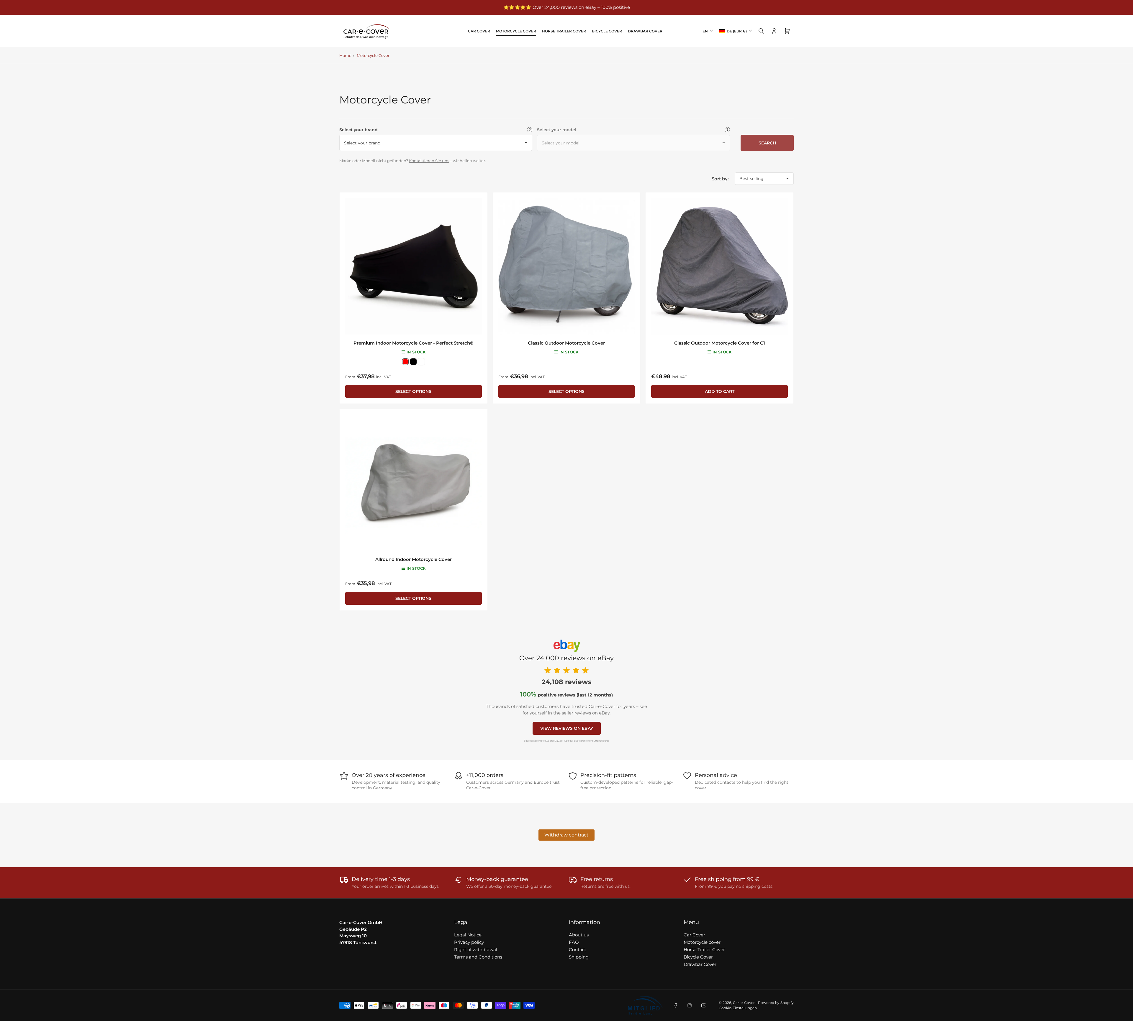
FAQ (574, 942)
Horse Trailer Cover (564, 31)
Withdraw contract (566, 835)
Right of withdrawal (475, 949)
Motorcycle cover (516, 31)
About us (579, 935)
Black (413, 361)
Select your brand (358, 129)
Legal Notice (468, 935)
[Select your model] (727, 129)
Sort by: (720, 179)
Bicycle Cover (607, 31)
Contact (577, 949)
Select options (413, 391)
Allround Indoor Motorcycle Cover (413, 559)
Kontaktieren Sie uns (429, 161)
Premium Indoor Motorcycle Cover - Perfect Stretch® (413, 343)
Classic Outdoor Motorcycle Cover (566, 343)
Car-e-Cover (744, 1002)
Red (405, 361)
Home (345, 55)
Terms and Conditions (478, 957)
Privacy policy (469, 942)
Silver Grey (421, 361)
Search (767, 143)
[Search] (761, 30)
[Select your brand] (529, 129)
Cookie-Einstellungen (738, 1008)
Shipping (579, 957)
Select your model (556, 129)
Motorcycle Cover (373, 55)
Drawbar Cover (645, 31)
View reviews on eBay (566, 728)
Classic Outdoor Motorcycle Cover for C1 (719, 343)
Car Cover (479, 31)
